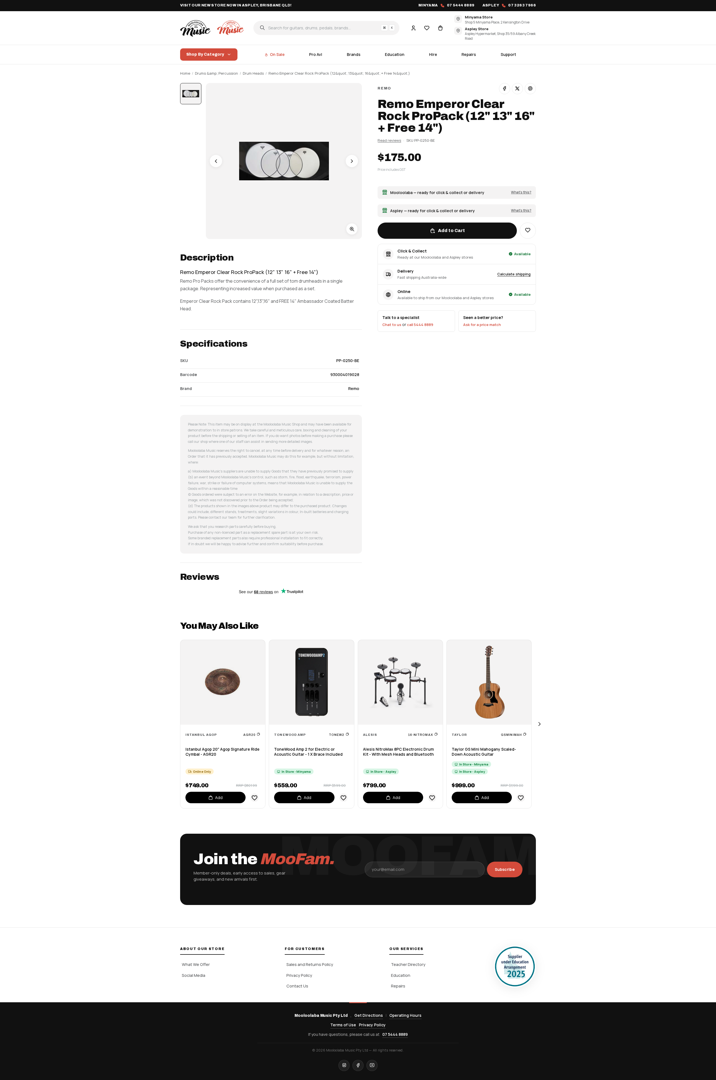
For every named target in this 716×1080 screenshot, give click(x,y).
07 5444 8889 (395, 1034)
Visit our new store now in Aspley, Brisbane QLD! (236, 5)
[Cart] (440, 28)
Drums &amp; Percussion (216, 73)
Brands (354, 54)
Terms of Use (343, 1024)
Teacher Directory (408, 964)
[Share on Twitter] (517, 88)
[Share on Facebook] (504, 88)
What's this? (521, 192)
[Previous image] (216, 161)
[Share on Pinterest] (530, 88)
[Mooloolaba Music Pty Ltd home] (213, 28)
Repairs (468, 54)
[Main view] (190, 93)
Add (219, 797)
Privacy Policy (299, 975)
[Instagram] (344, 1065)
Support (508, 54)
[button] (528, 231)
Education (394, 54)
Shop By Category (205, 54)
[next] (539, 724)
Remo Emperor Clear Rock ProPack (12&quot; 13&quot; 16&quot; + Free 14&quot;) (339, 73)
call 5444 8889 (420, 324)
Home (185, 73)
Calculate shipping (514, 274)
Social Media (193, 975)
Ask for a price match (482, 324)
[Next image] (352, 161)
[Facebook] (358, 1065)
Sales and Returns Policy (309, 964)
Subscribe (505, 869)
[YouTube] (372, 1065)
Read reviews (389, 140)
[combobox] (326, 28)
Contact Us (297, 986)
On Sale (277, 54)
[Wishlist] (427, 28)
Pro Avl (315, 54)
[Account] (413, 28)
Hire (433, 54)
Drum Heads (253, 73)
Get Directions (368, 1015)
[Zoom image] (351, 229)
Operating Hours (405, 1015)
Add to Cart (451, 230)
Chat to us (391, 324)
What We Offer (196, 964)
